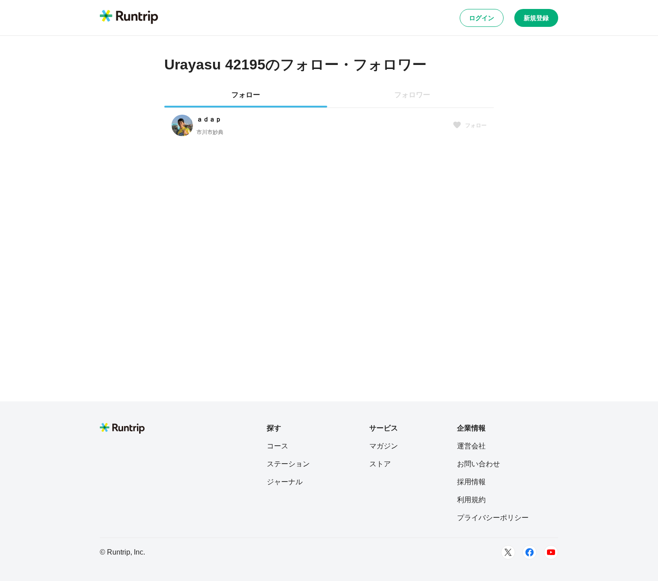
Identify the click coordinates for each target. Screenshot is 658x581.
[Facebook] (529, 552)
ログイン (481, 18)
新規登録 (536, 18)
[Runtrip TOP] (129, 17)
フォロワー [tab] (412, 95)
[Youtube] (551, 552)
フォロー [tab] (245, 95)
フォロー (476, 125)
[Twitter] (508, 552)
